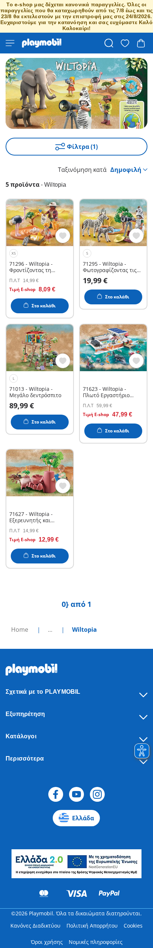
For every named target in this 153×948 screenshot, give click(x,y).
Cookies (133, 925)
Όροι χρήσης (47, 941)
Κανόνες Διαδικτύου (35, 925)
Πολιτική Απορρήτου (92, 925)
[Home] (42, 43)
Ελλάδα (83, 818)
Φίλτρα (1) (82, 147)
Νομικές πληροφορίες (96, 941)
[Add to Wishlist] (62, 235)
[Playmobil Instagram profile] (97, 794)
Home (20, 629)
